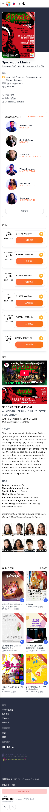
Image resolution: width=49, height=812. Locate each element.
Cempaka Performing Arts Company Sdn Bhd (23, 66)
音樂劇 (13, 98)
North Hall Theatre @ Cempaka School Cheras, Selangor (24, 78)
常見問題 (5, 714)
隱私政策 (5, 785)
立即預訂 (29, 240)
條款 (14, 785)
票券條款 (5, 718)
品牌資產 (5, 722)
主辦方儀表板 (7, 710)
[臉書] (8, 747)
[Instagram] (3, 747)
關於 (4, 733)
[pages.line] (13, 747)
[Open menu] (3, 3)
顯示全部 (24, 210)
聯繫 (4, 737)
